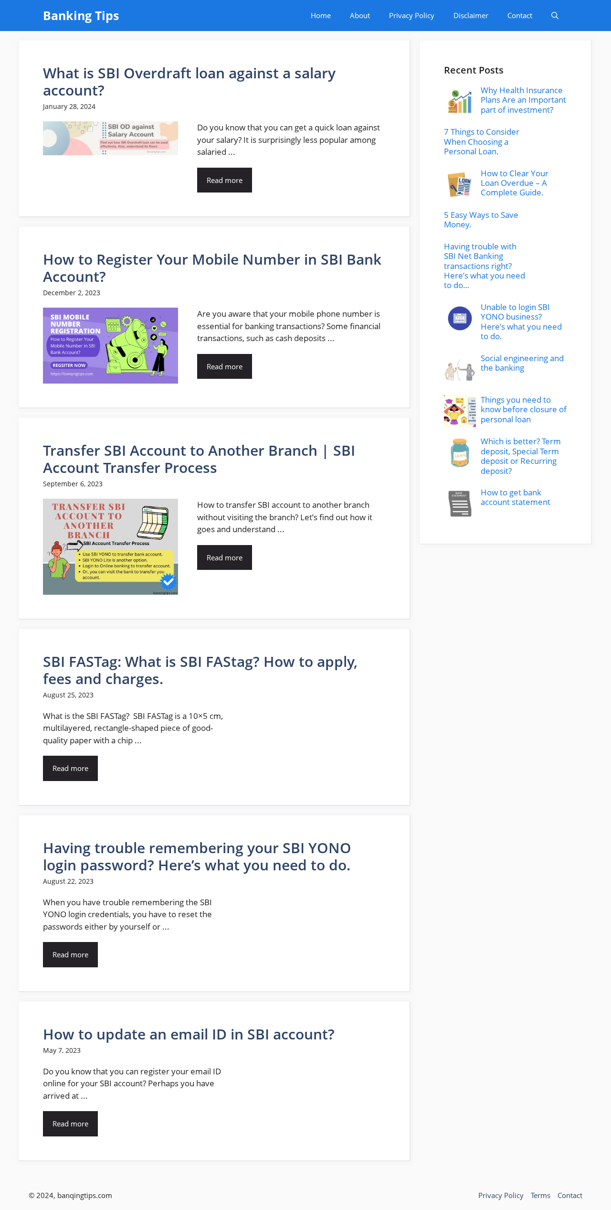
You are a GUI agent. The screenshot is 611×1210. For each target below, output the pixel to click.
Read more (224, 180)
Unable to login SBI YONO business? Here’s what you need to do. (521, 321)
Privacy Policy (411, 15)
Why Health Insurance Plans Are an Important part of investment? (523, 100)
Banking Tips (81, 15)
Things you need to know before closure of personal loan (524, 409)
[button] (555, 15)
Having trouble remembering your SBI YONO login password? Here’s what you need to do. (197, 856)
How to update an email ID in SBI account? (189, 1034)
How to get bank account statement (515, 497)
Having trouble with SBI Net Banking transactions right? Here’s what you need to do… (484, 266)
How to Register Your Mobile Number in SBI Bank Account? (212, 267)
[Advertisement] (506, 611)
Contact (519, 15)
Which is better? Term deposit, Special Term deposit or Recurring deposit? (521, 456)
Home (321, 15)
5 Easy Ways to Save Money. (481, 219)
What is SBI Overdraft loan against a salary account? (189, 81)
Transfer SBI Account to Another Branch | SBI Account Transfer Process (199, 458)
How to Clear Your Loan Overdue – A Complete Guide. (514, 183)
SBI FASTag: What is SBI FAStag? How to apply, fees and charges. (200, 670)
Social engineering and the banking (522, 363)
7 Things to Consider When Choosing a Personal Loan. (481, 141)
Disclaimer (470, 15)
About (360, 15)
